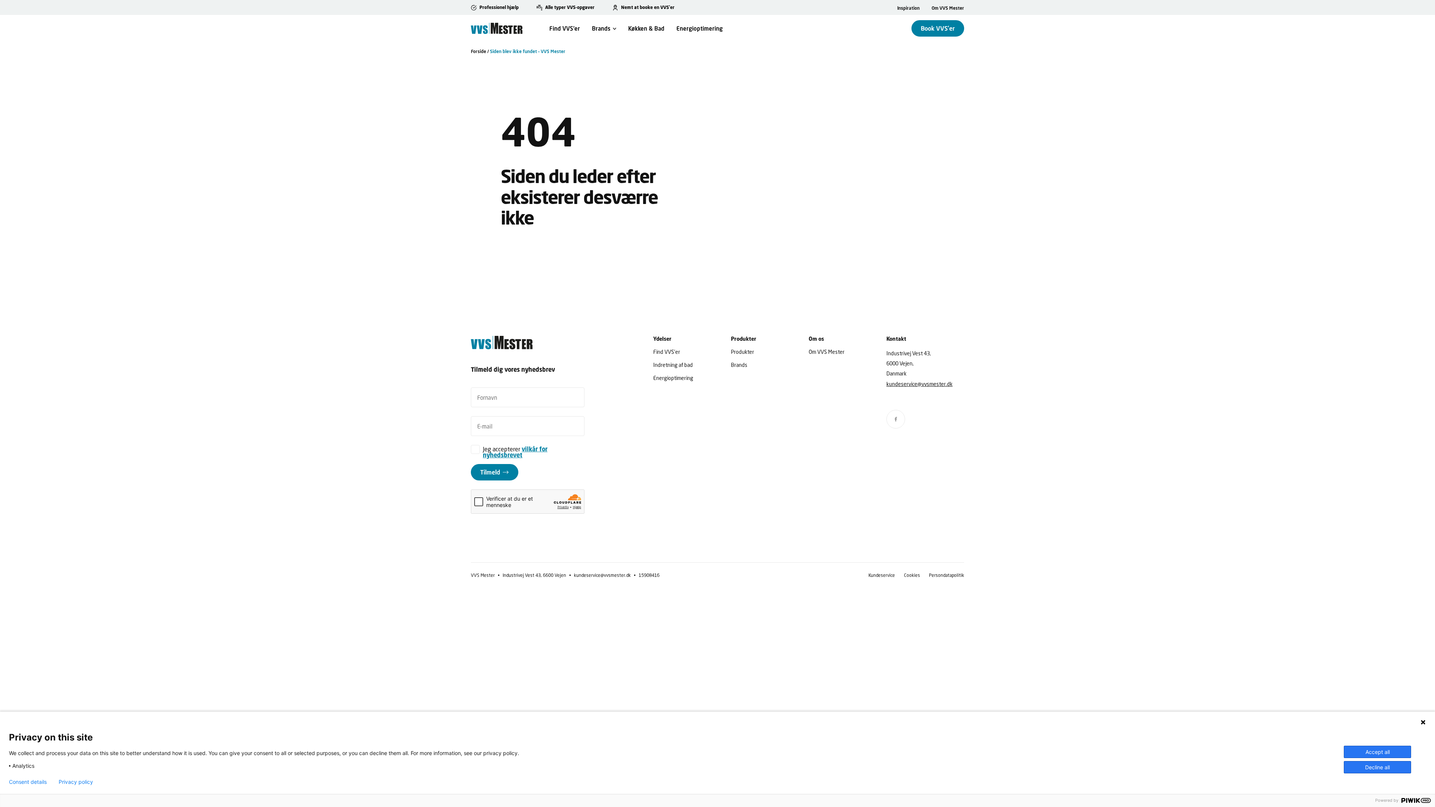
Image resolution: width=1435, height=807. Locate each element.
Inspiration (908, 8)
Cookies (912, 575)
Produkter (742, 352)
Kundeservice (881, 575)
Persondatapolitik (946, 575)
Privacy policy (76, 782)
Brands (601, 28)
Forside (478, 51)
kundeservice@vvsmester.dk (919, 384)
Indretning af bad (673, 365)
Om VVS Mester (948, 8)
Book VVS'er (938, 28)
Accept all (1377, 752)
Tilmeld (490, 472)
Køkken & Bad (646, 28)
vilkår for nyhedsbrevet (515, 452)
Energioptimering (699, 28)
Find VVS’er (564, 28)
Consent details (28, 782)
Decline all (1377, 767)
